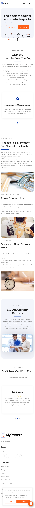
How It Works (11, 27)
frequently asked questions (20, 328)
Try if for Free (23, 27)
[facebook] (3, 456)
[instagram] (16, 456)
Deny (10, 501)
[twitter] (7, 456)
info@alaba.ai (5, 451)
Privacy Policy (5, 476)
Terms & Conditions (7, 480)
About (3, 473)
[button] (17, 122)
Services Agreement (7, 483)
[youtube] (21, 456)
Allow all (24, 501)
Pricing (3, 470)
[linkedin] (12, 456)
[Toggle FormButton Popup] (30, 503)
